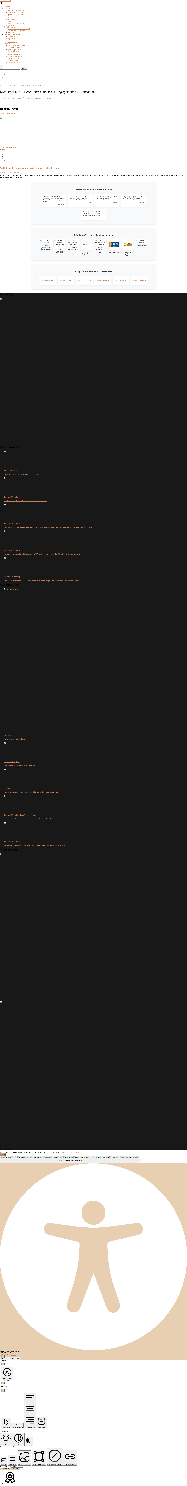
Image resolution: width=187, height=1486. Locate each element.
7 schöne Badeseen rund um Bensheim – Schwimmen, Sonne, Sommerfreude (34, 845)
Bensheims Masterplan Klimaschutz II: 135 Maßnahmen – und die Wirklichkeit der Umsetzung (42, 554)
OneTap (13, 1355)
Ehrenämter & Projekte (15, 56)
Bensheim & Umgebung (16, 10)
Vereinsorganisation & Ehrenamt (19, 29)
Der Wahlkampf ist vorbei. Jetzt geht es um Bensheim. (25, 501)
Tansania (7, 43)
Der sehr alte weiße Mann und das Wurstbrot (22, 474)
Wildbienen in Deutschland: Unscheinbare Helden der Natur (30, 168)
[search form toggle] (1, 66)
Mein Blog (11, 38)
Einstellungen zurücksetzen (10, 1468)
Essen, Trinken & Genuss (16, 14)
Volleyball (11, 32)
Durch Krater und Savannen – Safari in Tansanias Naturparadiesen (31, 792)
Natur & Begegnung (14, 49)
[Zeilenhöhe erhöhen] (3, 1383)
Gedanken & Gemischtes (12, 34)
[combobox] (70, 1159)
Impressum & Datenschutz (72, 1152)
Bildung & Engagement (15, 47)
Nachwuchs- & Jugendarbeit (17, 31)
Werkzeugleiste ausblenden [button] (10, 1358)
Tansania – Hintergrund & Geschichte (20, 45)
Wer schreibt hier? (14, 55)
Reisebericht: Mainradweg (14, 739)
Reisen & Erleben (13, 51)
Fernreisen (11, 25)
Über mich (7, 53)
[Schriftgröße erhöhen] (3, 1356)
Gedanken (11, 36)
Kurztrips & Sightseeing (16, 23)
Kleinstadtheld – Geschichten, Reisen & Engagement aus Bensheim (47, 92)
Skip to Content (5, 1)
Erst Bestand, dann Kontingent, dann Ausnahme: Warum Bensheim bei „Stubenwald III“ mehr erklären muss (48, 527)
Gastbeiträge (12, 42)
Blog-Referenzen (13, 60)
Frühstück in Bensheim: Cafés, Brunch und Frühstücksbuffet (28, 819)
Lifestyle (7, 8)
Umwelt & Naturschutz (16, 12)
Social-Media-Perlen (11, 470)
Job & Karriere (13, 40)
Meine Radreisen (13, 58)
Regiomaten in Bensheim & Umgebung (19, 766)
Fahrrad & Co (12, 21)
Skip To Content (5, 1466)
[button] (141, 1160)
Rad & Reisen (8, 18)
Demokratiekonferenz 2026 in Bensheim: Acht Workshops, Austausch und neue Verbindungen (41, 581)
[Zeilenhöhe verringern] (3, 1390)
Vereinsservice (13, 62)
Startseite (7, 6)
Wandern (11, 16)
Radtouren (11, 19)
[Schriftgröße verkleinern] (3, 1364)
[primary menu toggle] (1, 3)
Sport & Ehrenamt (10, 27)
